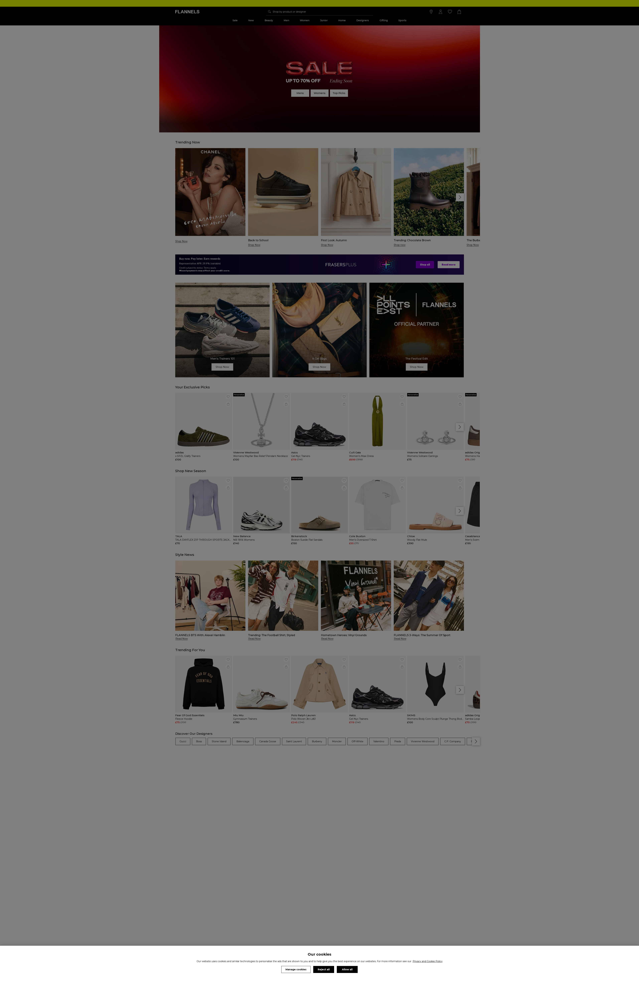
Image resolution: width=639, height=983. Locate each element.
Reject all (324, 969)
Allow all (347, 969)
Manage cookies (296, 969)
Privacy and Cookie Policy (428, 961)
